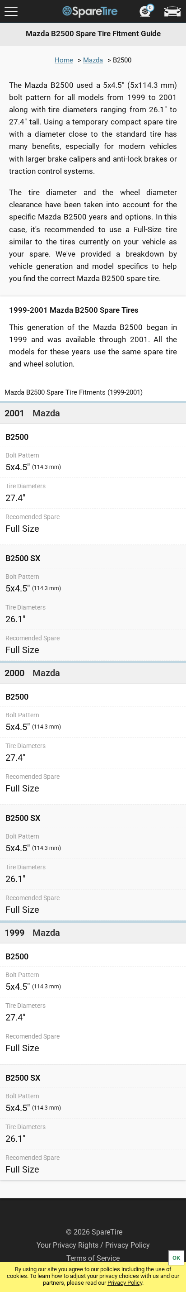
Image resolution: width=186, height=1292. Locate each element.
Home (64, 60)
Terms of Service (93, 1258)
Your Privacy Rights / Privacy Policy (93, 1245)
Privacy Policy (124, 1282)
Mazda (93, 60)
